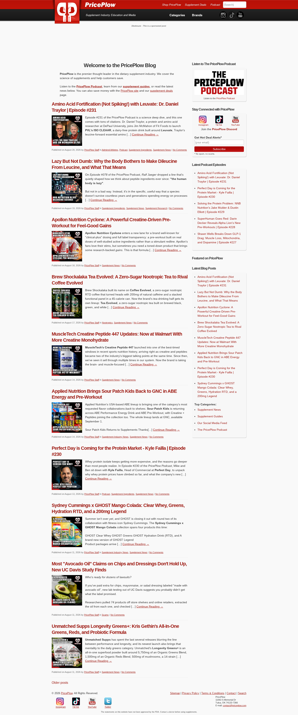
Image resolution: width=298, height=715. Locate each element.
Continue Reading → (145, 134)
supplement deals (161, 90)
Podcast (215, 4)
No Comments (180, 150)
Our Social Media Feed (212, 423)
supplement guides (136, 86)
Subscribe (219, 149)
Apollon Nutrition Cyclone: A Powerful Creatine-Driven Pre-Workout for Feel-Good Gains (216, 311)
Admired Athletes (110, 150)
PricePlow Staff (91, 150)
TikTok (219, 119)
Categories (177, 15)
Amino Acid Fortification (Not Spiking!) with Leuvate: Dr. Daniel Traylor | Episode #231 (218, 177)
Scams (105, 615)
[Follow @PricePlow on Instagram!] (223, 15)
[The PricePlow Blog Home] (67, 12)
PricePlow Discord (224, 129)
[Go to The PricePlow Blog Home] (84, 4)
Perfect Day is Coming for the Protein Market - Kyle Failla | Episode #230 (216, 192)
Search (242, 693)
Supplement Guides (210, 416)
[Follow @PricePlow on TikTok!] (231, 15)
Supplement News (162, 150)
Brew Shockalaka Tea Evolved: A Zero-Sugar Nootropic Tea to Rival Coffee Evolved (219, 327)
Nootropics (107, 322)
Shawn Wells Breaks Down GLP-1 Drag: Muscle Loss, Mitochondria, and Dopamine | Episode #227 (219, 238)
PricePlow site (129, 90)
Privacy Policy (190, 693)
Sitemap (175, 693)
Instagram (202, 119)
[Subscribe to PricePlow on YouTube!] (240, 15)
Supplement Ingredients (140, 150)
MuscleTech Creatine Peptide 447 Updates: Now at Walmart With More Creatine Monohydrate (219, 342)
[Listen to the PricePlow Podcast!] (219, 94)
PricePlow (67, 693)
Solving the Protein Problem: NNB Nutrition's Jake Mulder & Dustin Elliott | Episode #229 (219, 208)
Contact (231, 693)
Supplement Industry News (115, 437)
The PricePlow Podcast (212, 429)
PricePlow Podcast (89, 86)
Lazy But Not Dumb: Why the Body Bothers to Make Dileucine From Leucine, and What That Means (219, 296)
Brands (197, 15)
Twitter (108, 701)
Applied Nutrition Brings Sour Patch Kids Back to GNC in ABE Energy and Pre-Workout (219, 357)
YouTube (235, 119)
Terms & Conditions (212, 693)
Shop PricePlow (171, 4)
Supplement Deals (195, 4)
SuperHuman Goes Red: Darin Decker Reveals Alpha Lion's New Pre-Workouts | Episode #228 (218, 223)
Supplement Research (156, 208)
